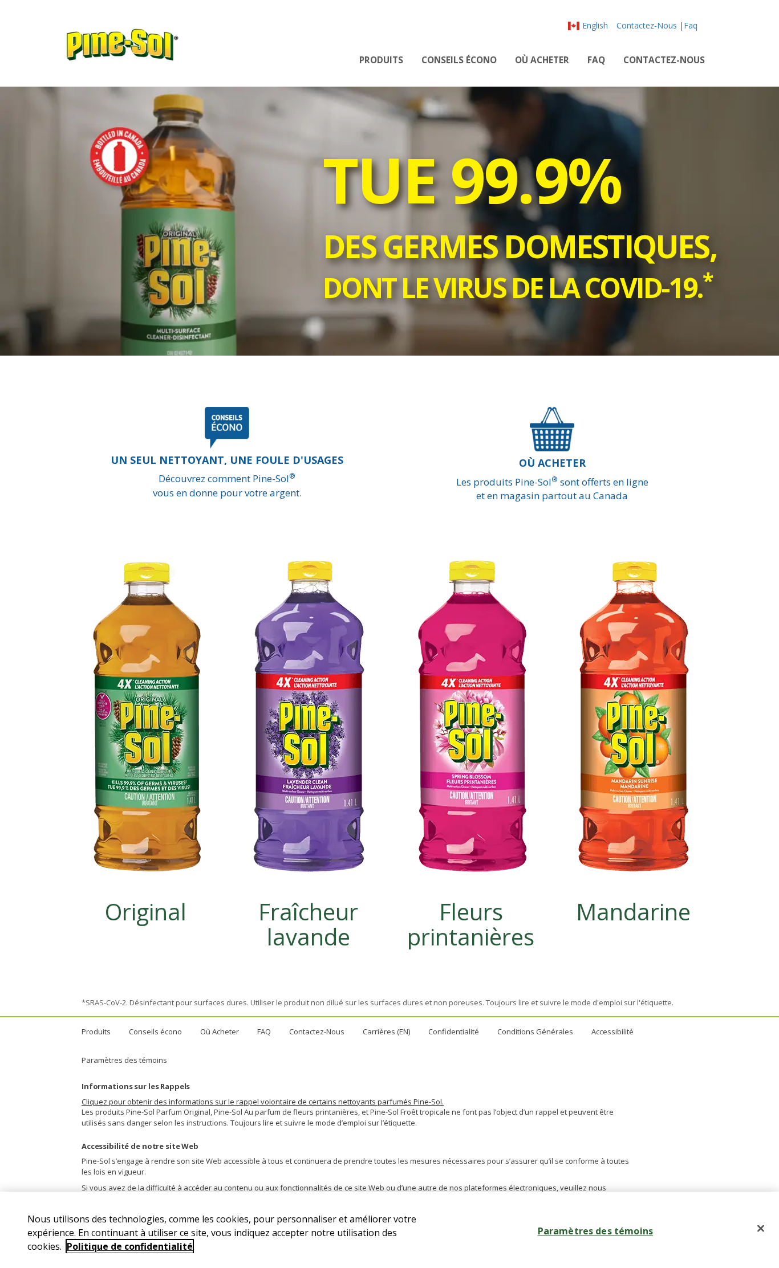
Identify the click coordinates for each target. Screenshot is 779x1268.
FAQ (596, 60)
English (595, 25)
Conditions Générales (535, 1031)
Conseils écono (459, 60)
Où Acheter (542, 60)
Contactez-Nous (646, 25)
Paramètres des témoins (124, 1060)
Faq (690, 25)
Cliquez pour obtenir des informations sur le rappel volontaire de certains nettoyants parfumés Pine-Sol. (263, 1101)
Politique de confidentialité (130, 1246)
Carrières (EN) (386, 1031)
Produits (381, 60)
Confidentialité (453, 1031)
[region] (389, 1230)
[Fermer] (760, 1228)
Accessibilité (612, 1031)
